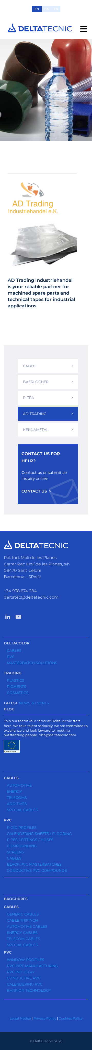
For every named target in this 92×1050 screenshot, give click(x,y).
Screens (15, 852)
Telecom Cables (23, 938)
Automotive (19, 785)
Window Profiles (25, 959)
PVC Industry (20, 972)
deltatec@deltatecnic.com (31, 597)
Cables (14, 650)
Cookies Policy (71, 1018)
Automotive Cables (27, 926)
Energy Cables (22, 932)
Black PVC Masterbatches (34, 864)
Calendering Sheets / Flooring (39, 833)
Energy (14, 791)
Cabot (29, 366)
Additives (17, 803)
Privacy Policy (44, 1018)
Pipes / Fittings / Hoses (30, 839)
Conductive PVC (23, 978)
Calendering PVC (24, 984)
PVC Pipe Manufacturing (32, 966)
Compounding (22, 846)
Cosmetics (17, 692)
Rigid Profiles (22, 827)
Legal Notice (20, 1018)
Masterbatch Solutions (32, 663)
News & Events (34, 703)
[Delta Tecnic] (40, 28)
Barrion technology (29, 990)
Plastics (15, 680)
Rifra (28, 397)
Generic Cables (23, 914)
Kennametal (35, 429)
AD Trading (35, 413)
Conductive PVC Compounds (37, 870)
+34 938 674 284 (20, 590)
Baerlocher (36, 381)
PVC (11, 656)
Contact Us (34, 491)
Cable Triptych (22, 920)
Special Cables (22, 810)
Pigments (16, 686)
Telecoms (17, 797)
